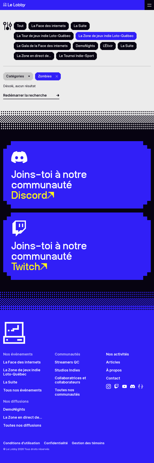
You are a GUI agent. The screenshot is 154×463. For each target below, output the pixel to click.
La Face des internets (48, 26)
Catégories (15, 76)
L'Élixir (108, 46)
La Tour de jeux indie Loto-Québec (44, 36)
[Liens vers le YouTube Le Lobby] (124, 386)
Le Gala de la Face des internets (42, 46)
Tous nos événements (22, 390)
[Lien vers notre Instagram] (108, 386)
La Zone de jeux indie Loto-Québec (21, 372)
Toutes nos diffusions (22, 425)
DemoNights (85, 46)
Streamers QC (67, 362)
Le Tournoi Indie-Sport (76, 56)
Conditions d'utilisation (21, 443)
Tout (20, 26)
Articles (113, 362)
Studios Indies (67, 370)
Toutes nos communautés (67, 392)
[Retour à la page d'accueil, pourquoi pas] (72, 5)
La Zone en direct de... (34, 56)
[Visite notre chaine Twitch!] (116, 386)
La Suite (80, 26)
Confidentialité (56, 443)
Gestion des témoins (88, 443)
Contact (113, 378)
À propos (114, 370)
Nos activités (117, 354)
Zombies (45, 76)
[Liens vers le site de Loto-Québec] (140, 386)
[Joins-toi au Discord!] (132, 386)
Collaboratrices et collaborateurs (70, 380)
